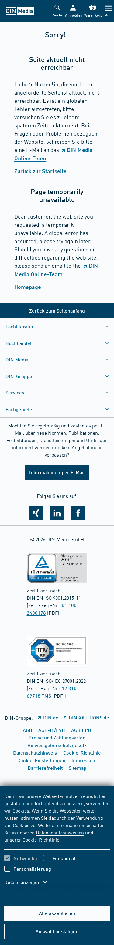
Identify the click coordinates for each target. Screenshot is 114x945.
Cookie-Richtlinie (40, 839)
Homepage (27, 286)
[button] (73, 11)
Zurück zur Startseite (40, 171)
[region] (57, 842)
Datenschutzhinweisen (60, 832)
